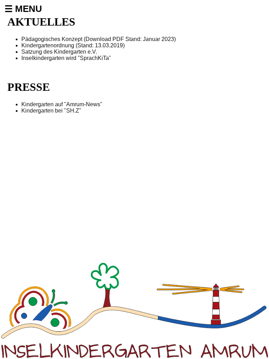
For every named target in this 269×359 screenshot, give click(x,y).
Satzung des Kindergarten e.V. (59, 52)
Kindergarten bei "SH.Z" (51, 111)
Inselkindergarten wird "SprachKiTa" (66, 58)
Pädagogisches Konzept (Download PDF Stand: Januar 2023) (98, 39)
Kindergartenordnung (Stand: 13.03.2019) (73, 45)
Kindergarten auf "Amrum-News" (61, 104)
